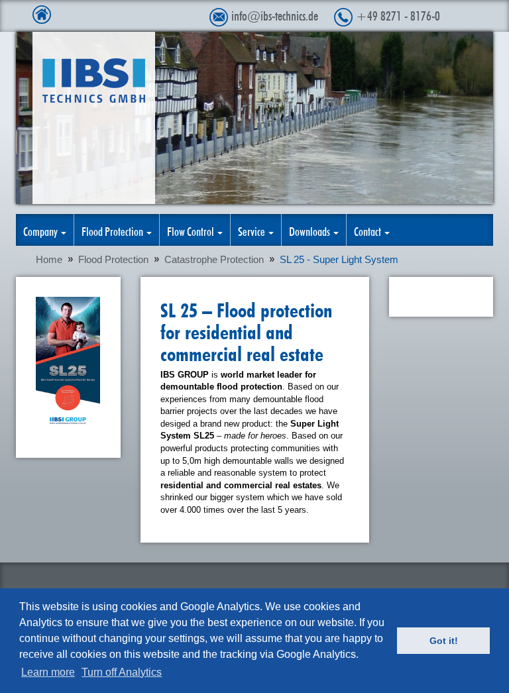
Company (41, 230)
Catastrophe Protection (214, 259)
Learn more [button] (48, 672)
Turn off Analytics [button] (122, 672)
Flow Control (191, 230)
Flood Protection (113, 230)
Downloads (310, 230)
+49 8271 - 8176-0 (398, 14)
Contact (368, 230)
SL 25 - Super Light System (339, 259)
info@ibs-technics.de (274, 14)
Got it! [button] (443, 640)
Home (49, 259)
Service (252, 230)
